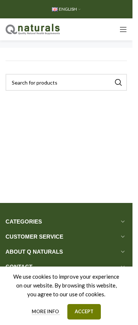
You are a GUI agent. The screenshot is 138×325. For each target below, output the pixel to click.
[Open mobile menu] (123, 29)
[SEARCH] (118, 82)
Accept (84, 311)
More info (46, 311)
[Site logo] (33, 28)
